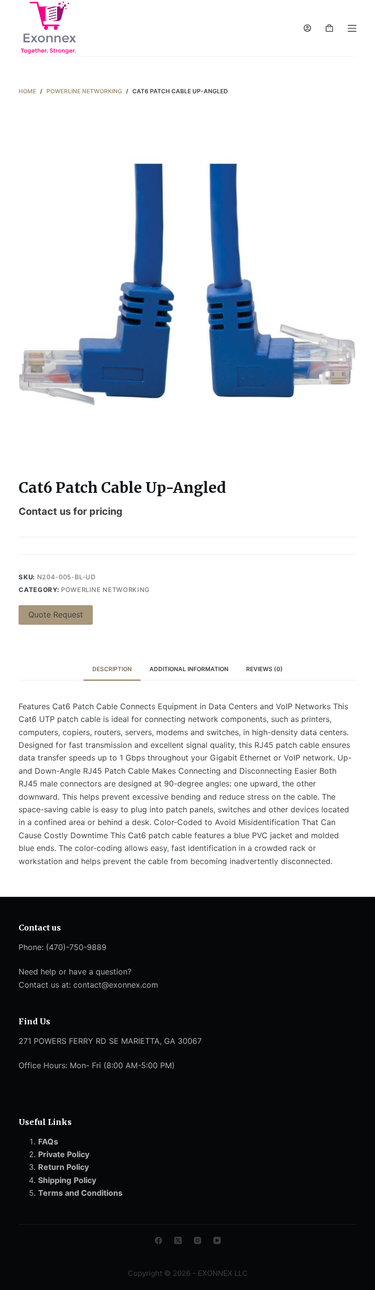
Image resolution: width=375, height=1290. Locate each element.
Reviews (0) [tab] (264, 669)
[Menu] (352, 28)
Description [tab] (112, 669)
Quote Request (55, 614)
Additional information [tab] (189, 669)
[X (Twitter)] (178, 1240)
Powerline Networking (105, 589)
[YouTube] (217, 1240)
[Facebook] (158, 1240)
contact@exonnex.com (115, 985)
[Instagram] (197, 1240)
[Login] (307, 28)
